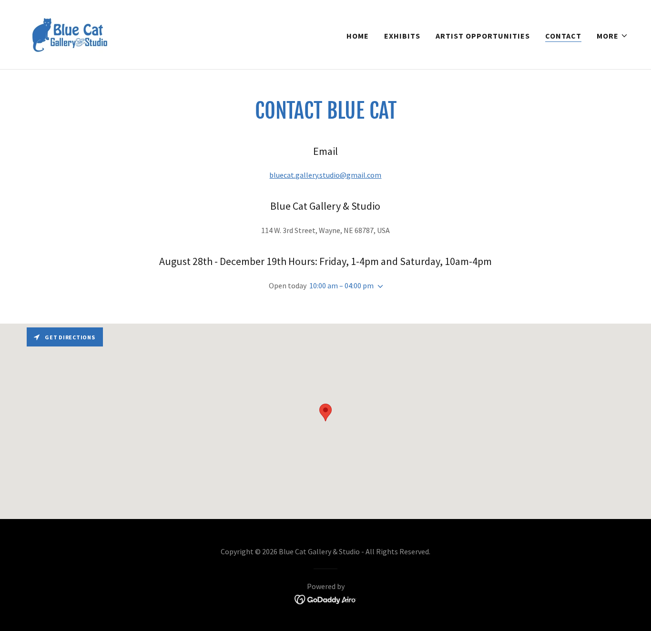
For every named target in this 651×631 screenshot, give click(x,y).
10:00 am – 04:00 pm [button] (341, 285)
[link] (69, 33)
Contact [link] (563, 36)
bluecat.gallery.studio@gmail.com (325, 175)
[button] (612, 35)
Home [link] (357, 36)
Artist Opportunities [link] (483, 36)
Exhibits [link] (402, 36)
